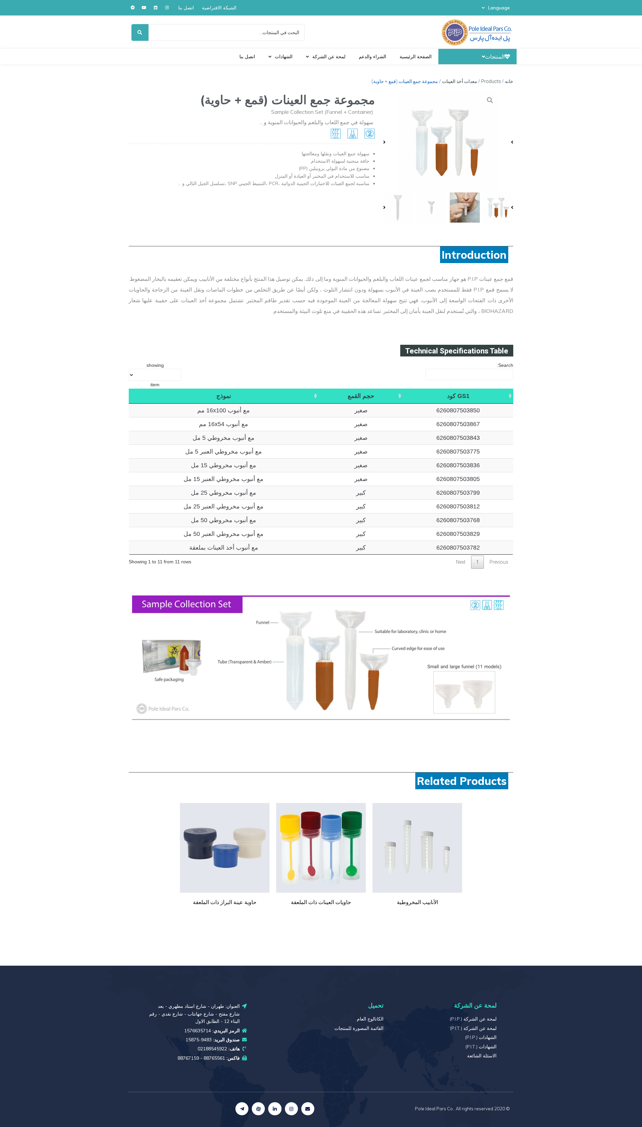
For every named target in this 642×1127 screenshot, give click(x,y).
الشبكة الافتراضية (219, 8)
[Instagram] (167, 8)
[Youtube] (144, 8)
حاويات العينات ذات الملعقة (321, 902)
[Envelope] (307, 1108)
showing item (155, 375)
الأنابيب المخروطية (417, 902)
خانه (509, 81)
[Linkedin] (155, 8)
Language (499, 8)
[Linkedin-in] (274, 1108)
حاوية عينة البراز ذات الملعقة (224, 902)
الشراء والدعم (372, 57)
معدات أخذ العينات (459, 81)
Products (491, 81)
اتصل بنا (186, 8)
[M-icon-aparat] (258, 1108)
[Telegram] (133, 8)
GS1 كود (458, 396)
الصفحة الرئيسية (416, 57)
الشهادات (284, 57)
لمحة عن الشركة (328, 57)
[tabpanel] (417, 862)
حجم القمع (361, 396)
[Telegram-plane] (241, 1108)
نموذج (223, 396)
